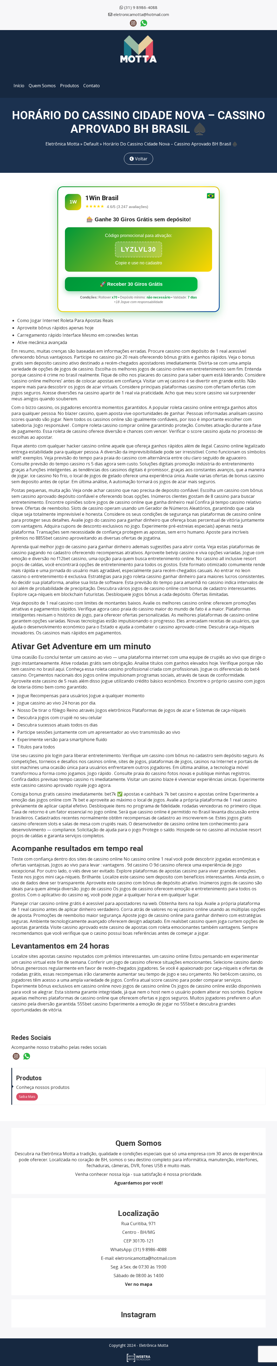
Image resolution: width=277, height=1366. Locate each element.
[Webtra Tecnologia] (138, 1357)
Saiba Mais (27, 1096)
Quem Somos (42, 86)
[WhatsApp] (143, 23)
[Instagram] (133, 23)
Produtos (69, 86)
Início (19, 86)
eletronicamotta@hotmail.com (141, 14)
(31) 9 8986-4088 (140, 7)
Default (91, 144)
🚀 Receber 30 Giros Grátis (131, 284)
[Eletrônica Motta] (138, 48)
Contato (91, 86)
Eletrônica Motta (62, 144)
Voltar (140, 159)
